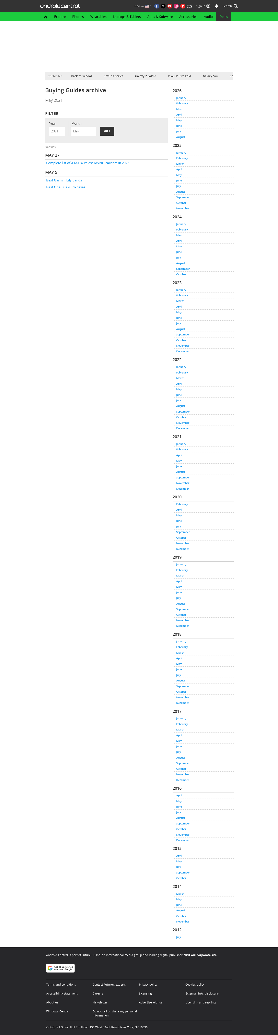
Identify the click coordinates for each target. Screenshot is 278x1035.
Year (52, 123)
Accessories (188, 16)
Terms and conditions (61, 984)
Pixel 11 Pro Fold (179, 76)
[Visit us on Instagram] (176, 6)
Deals (223, 16)
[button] (230, 6)
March (180, 109)
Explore (60, 16)
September (183, 197)
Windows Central (57, 1011)
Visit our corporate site (200, 955)
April (179, 114)
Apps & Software (160, 16)
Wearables (98, 16)
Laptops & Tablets (127, 16)
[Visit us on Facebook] (156, 6)
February (182, 103)
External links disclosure (202, 993)
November (182, 208)
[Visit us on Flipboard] (182, 6)
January (181, 98)
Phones (78, 16)
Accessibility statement (62, 993)
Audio (208, 16)
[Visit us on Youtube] (169, 6)
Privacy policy (148, 984)
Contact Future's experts (109, 984)
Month (76, 123)
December (182, 351)
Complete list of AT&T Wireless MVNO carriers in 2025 (87, 163)
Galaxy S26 (210, 76)
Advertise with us (151, 1002)
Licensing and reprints (200, 1002)
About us (52, 1002)
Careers (98, 993)
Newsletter (100, 1002)
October (181, 203)
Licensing (145, 993)
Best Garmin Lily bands (64, 180)
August (180, 137)
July (178, 131)
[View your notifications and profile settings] (216, 6)
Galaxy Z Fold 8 (145, 76)
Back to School (81, 76)
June (179, 126)
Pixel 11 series (113, 76)
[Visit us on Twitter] (163, 6)
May (179, 120)
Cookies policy (195, 984)
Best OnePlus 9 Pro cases (65, 187)
